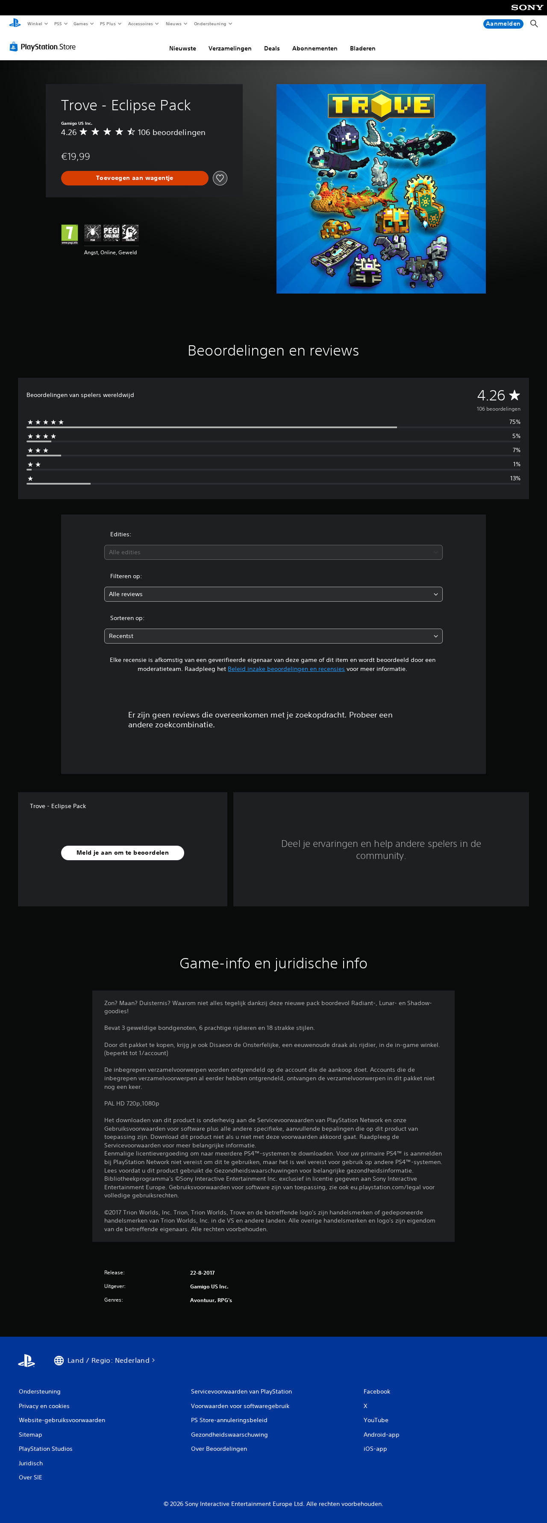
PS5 (58, 23)
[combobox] (273, 552)
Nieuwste (182, 48)
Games (81, 23)
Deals (272, 48)
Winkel (34, 23)
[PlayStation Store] (44, 46)
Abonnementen (315, 48)
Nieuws (174, 23)
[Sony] (527, 13)
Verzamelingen (230, 48)
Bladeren (363, 48)
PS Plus (108, 23)
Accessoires (140, 23)
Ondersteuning (210, 23)
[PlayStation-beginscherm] (15, 23)
